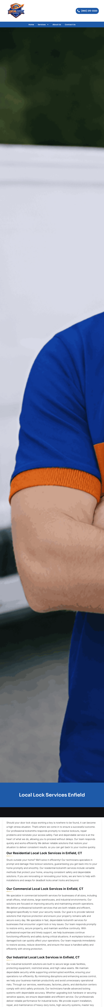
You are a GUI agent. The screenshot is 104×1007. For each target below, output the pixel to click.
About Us (57, 24)
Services (42, 24)
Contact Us (70, 24)
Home (31, 24)
